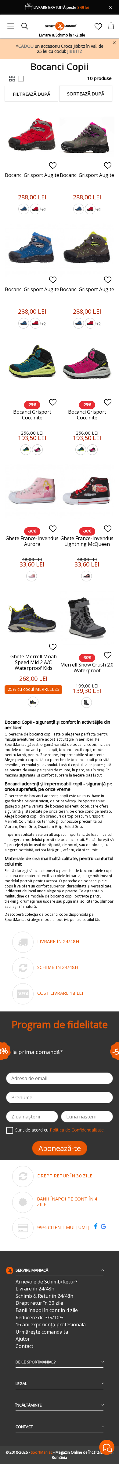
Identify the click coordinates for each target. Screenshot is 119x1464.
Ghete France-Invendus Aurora (32, 541)
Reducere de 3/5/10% (39, 1317)
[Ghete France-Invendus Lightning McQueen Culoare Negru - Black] (87, 577)
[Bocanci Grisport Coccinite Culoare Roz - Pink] (38, 450)
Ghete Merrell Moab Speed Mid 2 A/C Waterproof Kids (33, 662)
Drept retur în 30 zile (39, 1303)
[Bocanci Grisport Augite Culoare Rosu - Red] (35, 210)
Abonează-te (59, 1148)
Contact (24, 1346)
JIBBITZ (74, 51)
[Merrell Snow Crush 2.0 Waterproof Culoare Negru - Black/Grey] (87, 703)
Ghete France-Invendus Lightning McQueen (87, 541)
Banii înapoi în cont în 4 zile (47, 1310)
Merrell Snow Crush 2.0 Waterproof (87, 667)
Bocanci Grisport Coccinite (32, 414)
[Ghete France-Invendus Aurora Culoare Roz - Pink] (32, 577)
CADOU (26, 46)
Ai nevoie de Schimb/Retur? (47, 1281)
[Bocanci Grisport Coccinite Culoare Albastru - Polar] (26, 450)
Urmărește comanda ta (42, 1332)
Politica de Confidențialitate (77, 1130)
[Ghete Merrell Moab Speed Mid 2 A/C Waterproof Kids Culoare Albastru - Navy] (33, 703)
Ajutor (23, 1339)
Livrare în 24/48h (35, 1288)
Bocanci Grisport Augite (32, 175)
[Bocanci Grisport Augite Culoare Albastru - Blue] (24, 210)
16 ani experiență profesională (51, 1324)
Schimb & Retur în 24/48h (44, 1296)
